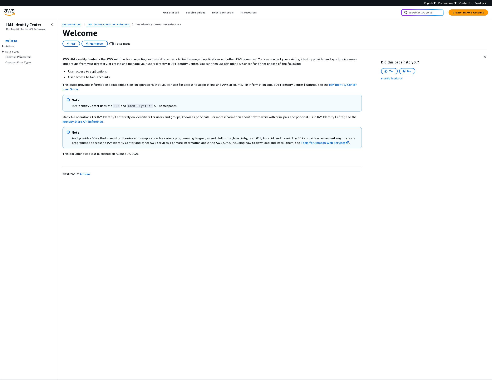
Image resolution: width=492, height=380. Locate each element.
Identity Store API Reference (82, 121)
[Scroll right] (259, 12)
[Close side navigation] (52, 25)
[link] (158, 24)
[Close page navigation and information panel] (484, 57)
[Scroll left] (160, 12)
